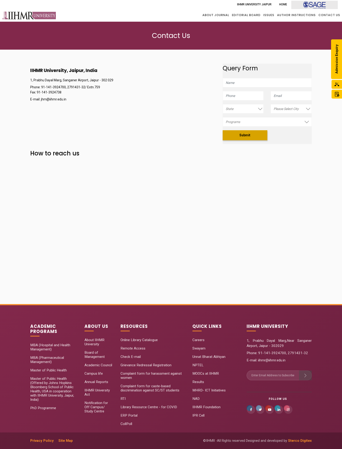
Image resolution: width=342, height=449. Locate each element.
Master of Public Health (48, 370)
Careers (198, 340)
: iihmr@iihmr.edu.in (270, 360)
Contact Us (329, 15)
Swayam (198, 348)
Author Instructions (296, 15)
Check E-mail (131, 357)
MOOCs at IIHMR (205, 373)
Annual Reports (96, 382)
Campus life (93, 373)
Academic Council (98, 365)
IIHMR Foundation (206, 407)
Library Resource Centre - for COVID (149, 407)
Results (198, 382)
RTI (123, 399)
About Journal (215, 15)
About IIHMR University (94, 342)
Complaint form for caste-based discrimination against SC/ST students (150, 388)
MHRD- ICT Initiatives (209, 390)
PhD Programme (43, 408)
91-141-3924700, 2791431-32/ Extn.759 (70, 87)
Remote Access (133, 348)
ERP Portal (129, 415)
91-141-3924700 (271, 353)
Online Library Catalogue (139, 340)
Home (283, 4)
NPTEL (198, 365)
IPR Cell (198, 415)
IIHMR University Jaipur (254, 4)
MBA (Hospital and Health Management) (50, 347)
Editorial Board (246, 15)
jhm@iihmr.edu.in (53, 99)
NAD (196, 399)
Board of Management (94, 354)
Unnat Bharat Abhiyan (208, 357)
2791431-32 (298, 353)
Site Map (65, 441)
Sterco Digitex (300, 441)
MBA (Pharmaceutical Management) (47, 360)
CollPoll (126, 424)
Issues (268, 15)
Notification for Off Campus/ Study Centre (96, 407)
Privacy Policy (42, 441)
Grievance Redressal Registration (146, 365)
